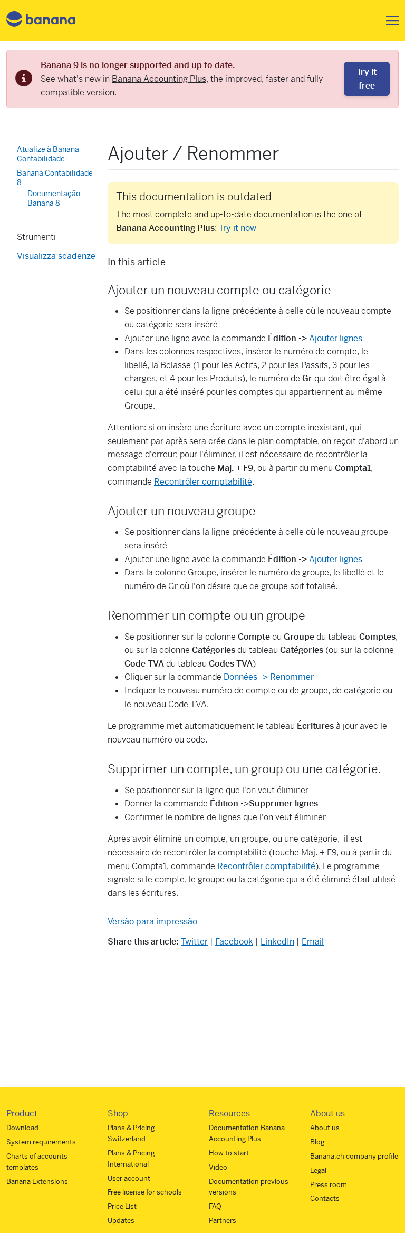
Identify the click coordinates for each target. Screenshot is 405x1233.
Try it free (366, 78)
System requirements (41, 1142)
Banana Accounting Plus (159, 78)
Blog (317, 1142)
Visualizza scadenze (56, 256)
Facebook (234, 941)
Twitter (194, 941)
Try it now (237, 228)
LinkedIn (277, 941)
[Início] (41, 21)
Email (313, 941)
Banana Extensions (37, 1181)
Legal (318, 1170)
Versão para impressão (152, 921)
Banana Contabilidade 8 (55, 177)
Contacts (325, 1198)
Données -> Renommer (269, 676)
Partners (222, 1220)
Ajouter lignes (335, 338)
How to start (229, 1153)
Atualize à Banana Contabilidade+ (48, 154)
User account (129, 1178)
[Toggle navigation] (389, 20)
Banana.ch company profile (354, 1156)
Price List (122, 1206)
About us (325, 1127)
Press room (328, 1184)
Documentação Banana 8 (53, 198)
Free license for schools (145, 1192)
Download (22, 1127)
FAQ (215, 1206)
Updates (121, 1220)
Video (218, 1167)
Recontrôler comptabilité (203, 481)
